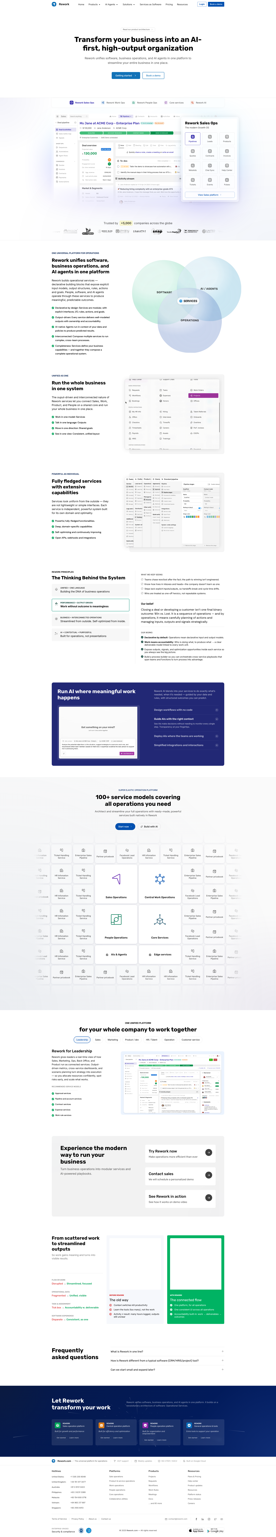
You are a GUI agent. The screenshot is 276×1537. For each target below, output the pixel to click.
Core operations (116, 1494)
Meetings (152, 1494)
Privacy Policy (78, 1519)
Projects (152, 1476)
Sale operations (116, 1476)
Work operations (116, 1485)
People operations (117, 1490)
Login (202, 4)
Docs (150, 1499)
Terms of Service (59, 1519)
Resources (192, 1490)
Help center (193, 1481)
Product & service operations (122, 1481)
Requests (152, 1481)
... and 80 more (155, 1503)
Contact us (106, 1519)
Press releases (194, 1499)
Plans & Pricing (194, 1476)
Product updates (195, 1485)
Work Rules (153, 1490)
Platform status (194, 1494)
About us (93, 1519)
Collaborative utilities (118, 1499)
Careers (191, 1503)
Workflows (153, 1485)
